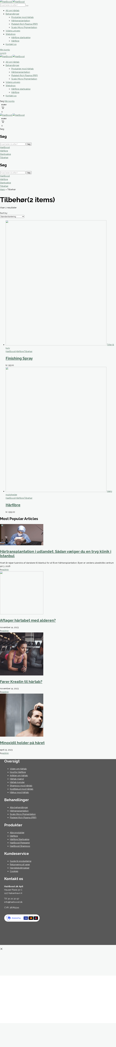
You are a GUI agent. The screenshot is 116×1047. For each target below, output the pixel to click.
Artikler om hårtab (19, 775)
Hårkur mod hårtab (19, 792)
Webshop (11, 34)
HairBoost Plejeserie (20, 842)
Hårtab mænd (17, 779)
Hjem (2, 189)
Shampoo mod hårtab (21, 785)
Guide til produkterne (20, 861)
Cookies (14, 871)
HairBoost (5, 147)
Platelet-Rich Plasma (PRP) (24, 24)
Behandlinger (12, 14)
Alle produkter (17, 832)
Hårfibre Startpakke (19, 839)
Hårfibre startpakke (20, 37)
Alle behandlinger (19, 807)
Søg (28, 144)
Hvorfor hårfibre (18, 772)
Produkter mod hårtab (22, 17)
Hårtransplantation (20, 20)
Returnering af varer (20, 864)
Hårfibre (15, 41)
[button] (2, 101)
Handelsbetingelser (19, 868)
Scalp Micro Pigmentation (24, 27)
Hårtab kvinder (17, 782)
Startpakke (5, 154)
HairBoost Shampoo (20, 846)
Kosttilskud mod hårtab (21, 789)
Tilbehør (4, 157)
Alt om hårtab (12, 10)
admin (6, 569)
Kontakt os (11, 44)
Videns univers (13, 31)
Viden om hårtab (18, 769)
